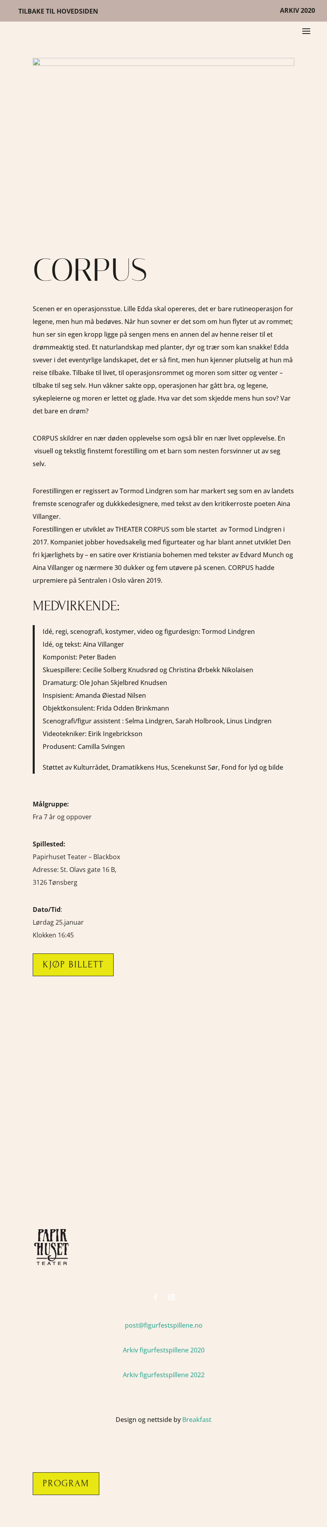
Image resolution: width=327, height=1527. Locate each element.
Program (66, 1483)
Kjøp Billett (73, 964)
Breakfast (196, 1419)
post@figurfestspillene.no (164, 1325)
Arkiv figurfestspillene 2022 (164, 1374)
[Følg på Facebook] (155, 1297)
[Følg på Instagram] (171, 1297)
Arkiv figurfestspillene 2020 (164, 1350)
